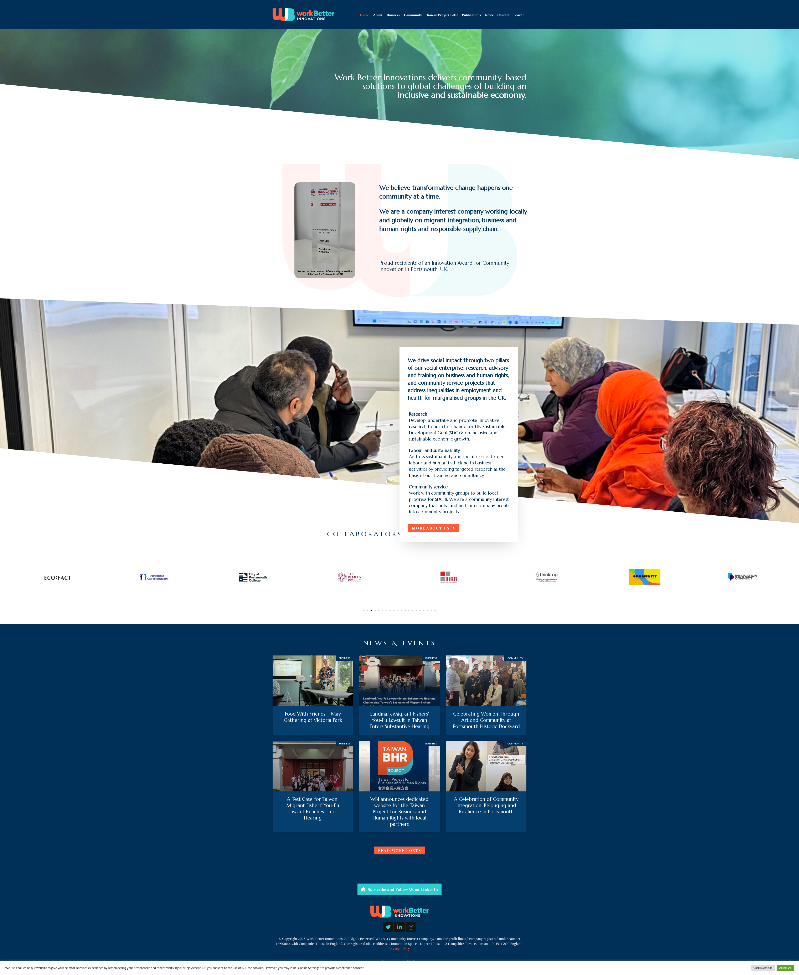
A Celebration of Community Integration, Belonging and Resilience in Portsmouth (486, 805)
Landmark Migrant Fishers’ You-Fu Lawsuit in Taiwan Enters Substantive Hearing (399, 720)
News (489, 15)
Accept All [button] (785, 967)
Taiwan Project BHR (442, 15)
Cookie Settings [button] (762, 967)
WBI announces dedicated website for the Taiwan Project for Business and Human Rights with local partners (399, 811)
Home (364, 15)
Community (413, 15)
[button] (6, 577)
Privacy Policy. (399, 949)
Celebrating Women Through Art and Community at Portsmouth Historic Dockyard (486, 720)
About (377, 15)
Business (393, 15)
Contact (503, 15)
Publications (471, 15)
